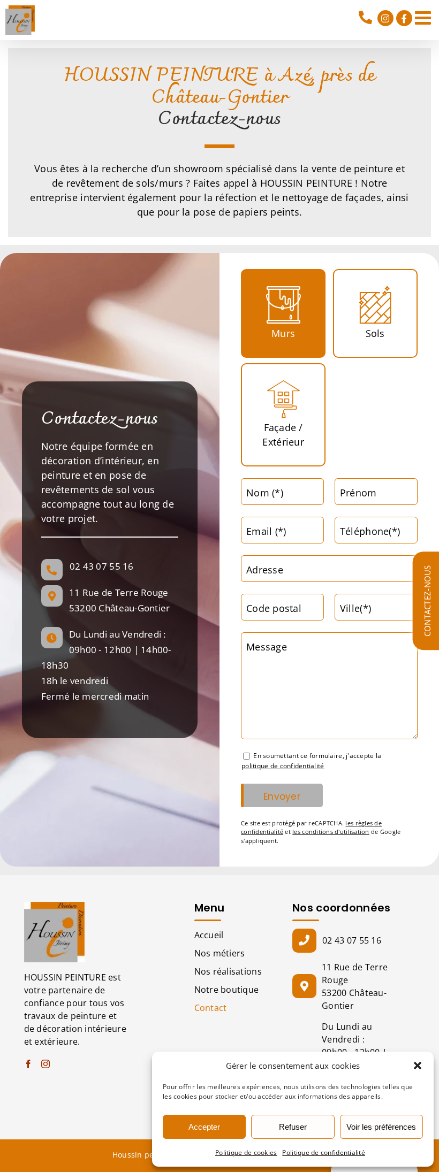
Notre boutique (226, 989)
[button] (417, 1065)
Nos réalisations (228, 971)
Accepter (204, 1126)
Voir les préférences (381, 1126)
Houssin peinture (144, 1155)
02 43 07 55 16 (366, 18)
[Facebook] (28, 1064)
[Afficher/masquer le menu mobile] (424, 17)
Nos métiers (219, 953)
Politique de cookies (246, 1152)
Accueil (209, 935)
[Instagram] (45, 1064)
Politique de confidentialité (323, 1152)
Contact (210, 1008)
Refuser (293, 1126)
